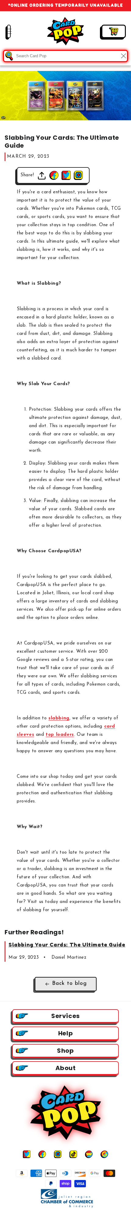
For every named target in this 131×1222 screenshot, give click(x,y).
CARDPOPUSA (71, 1217)
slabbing (58, 718)
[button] (4, 31)
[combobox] (65, 56)
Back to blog (69, 983)
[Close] (123, 56)
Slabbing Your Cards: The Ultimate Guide (67, 944)
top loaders (60, 734)
